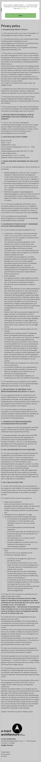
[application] (20, 381)
